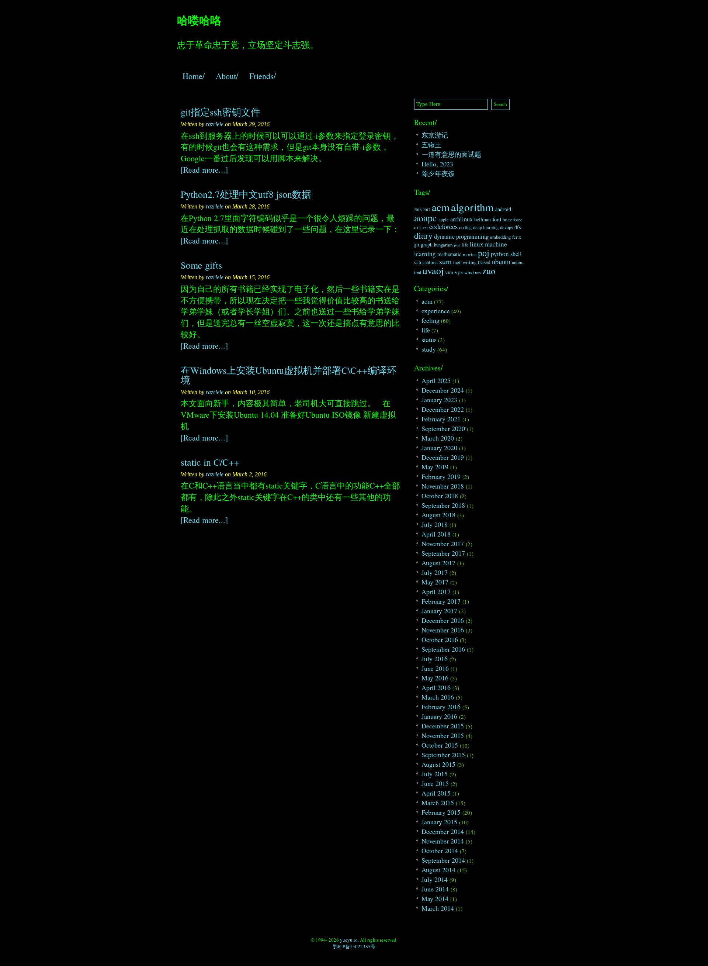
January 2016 (439, 716)
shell (516, 254)
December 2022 (442, 409)
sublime (430, 262)
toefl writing (464, 262)
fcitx (516, 237)
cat (425, 227)
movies (469, 254)
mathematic (449, 254)
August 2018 (438, 514)
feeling (430, 320)
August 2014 (438, 869)
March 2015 (437, 802)
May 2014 (434, 898)
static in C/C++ (210, 462)
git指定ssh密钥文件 (220, 112)
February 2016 (441, 706)
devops (506, 227)
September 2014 (443, 860)
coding (465, 227)
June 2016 (435, 668)
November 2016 (442, 629)
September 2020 (443, 428)
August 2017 (438, 562)
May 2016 (434, 677)
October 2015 (439, 745)
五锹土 (431, 144)
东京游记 (434, 135)
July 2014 (434, 879)
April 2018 (436, 533)
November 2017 (442, 543)
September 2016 (443, 649)
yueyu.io (349, 939)
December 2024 (442, 390)
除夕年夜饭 (438, 173)
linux (476, 244)
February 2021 (441, 418)
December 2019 (442, 457)
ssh (417, 262)
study (428, 349)
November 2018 (442, 486)
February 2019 (441, 476)
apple (443, 220)
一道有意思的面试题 (451, 154)
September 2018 (443, 505)
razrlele (214, 124)
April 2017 (436, 591)
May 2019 (434, 466)
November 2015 (442, 735)
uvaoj (433, 270)
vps (459, 272)
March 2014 (437, 908)
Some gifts (201, 265)
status (429, 339)
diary (423, 235)
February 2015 (441, 812)
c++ (417, 227)
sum (445, 261)
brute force (513, 220)
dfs (517, 227)
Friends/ (262, 75)
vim (449, 272)
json (457, 245)
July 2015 (434, 773)
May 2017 (434, 581)
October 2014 (439, 850)
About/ (227, 75)
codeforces (443, 226)
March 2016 (437, 697)
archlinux (461, 219)
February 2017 (441, 601)
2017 (426, 209)
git (416, 245)
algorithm (472, 207)
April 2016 (436, 687)
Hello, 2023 (437, 163)
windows (472, 272)
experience (435, 310)
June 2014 (435, 888)
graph (427, 244)
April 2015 (436, 793)
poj (483, 253)
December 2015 (442, 725)
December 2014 (442, 831)
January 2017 (439, 610)
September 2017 (443, 553)
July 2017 (434, 572)
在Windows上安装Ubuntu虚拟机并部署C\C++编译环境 (288, 375)
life (465, 245)
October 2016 (439, 639)
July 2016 (434, 658)
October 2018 (439, 495)
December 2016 (442, 620)
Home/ (194, 75)
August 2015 (438, 764)
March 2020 (437, 438)
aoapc (425, 217)
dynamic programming (461, 236)
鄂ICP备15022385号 (354, 946)
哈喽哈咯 (199, 20)
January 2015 (439, 821)
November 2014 (442, 840)
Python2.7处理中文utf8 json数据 (246, 194)
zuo (488, 271)
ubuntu (501, 261)
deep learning (486, 227)
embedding (500, 237)
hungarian (443, 245)
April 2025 (436, 380)
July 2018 (434, 524)
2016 (417, 209)
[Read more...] (204, 169)
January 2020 (439, 447)
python (500, 253)
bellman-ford (487, 219)
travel (484, 262)
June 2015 (435, 783)
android (503, 209)
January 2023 (439, 399)
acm (441, 207)
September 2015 (443, 754)
